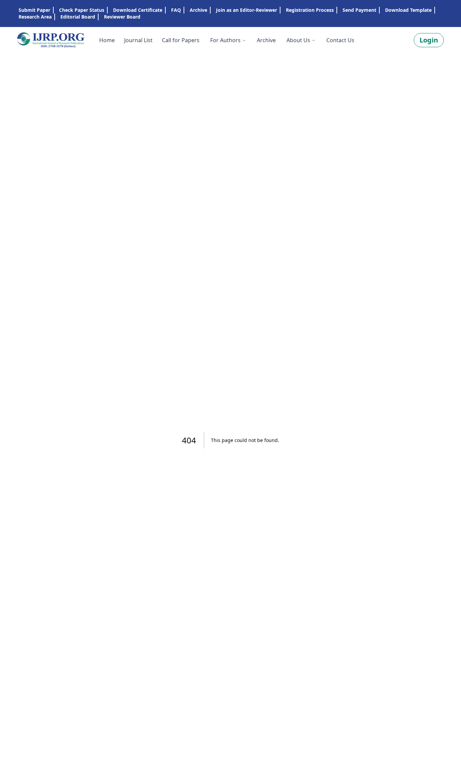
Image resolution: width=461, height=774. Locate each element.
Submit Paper (34, 10)
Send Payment (359, 10)
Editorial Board (77, 16)
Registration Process (310, 10)
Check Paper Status (81, 10)
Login (428, 40)
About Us (298, 40)
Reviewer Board (122, 16)
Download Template (408, 10)
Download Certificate (137, 10)
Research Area (35, 16)
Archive (198, 10)
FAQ (176, 10)
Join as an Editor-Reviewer (246, 10)
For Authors (225, 40)
